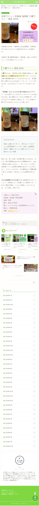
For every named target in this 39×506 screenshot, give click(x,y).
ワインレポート (5, 12)
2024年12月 (20, 345)
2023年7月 (20, 414)
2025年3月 (20, 332)
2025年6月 (20, 318)
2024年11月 (20, 350)
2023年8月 (20, 409)
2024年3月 (20, 378)
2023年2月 (20, 437)
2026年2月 (20, 300)
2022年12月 (20, 446)
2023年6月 (20, 419)
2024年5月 (20, 373)
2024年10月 (20, 355)
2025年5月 (20, 323)
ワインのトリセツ (19, 2)
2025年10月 (20, 304)
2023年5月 (20, 423)
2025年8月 (20, 309)
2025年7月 (20, 313)
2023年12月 (20, 391)
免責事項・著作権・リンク (10, 494)
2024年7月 (20, 364)
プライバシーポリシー (8, 492)
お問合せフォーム (7, 490)
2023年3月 (20, 432)
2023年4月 (20, 428)
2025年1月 (20, 341)
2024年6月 (20, 368)
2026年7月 (20, 295)
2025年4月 (20, 327)
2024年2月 (20, 382)
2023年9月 (20, 405)
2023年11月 (20, 396)
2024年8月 (20, 359)
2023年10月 (20, 400)
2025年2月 (20, 336)
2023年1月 (20, 441)
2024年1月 (20, 387)
